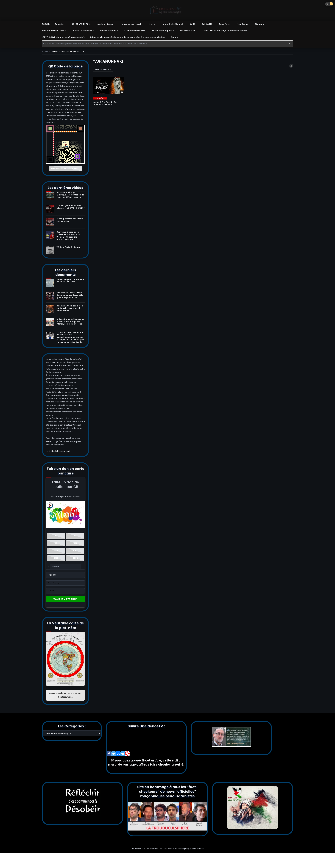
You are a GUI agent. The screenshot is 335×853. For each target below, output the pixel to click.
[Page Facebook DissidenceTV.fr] (109, 753)
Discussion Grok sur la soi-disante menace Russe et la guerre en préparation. (70, 295)
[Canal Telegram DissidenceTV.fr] (122, 753)
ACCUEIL (46, 24)
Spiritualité (207, 24)
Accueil (45, 51)
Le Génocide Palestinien (134, 30)
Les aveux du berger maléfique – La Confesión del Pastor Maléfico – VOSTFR (70, 195)
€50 (75, 550)
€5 (55, 543)
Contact (174, 37)
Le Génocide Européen (161, 30)
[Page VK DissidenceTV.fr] (118, 753)
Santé (192, 24)
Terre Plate (224, 24)
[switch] (329, 4)
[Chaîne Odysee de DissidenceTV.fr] (127, 753)
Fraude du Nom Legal (131, 24)
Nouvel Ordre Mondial (172, 24)
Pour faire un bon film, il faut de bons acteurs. (226, 30)
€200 (75, 558)
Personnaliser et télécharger (65, 168)
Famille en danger (105, 24)
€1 (56, 535)
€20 (56, 550)
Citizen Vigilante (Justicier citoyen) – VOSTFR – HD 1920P (71, 206)
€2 (75, 535)
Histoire (151, 24)
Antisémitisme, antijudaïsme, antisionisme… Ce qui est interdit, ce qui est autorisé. (70, 321)
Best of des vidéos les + (53, 30)
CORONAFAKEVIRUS (80, 24)
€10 (75, 543)
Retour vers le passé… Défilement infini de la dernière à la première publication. (127, 37)
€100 (55, 558)
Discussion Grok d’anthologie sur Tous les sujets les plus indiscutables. (71, 308)
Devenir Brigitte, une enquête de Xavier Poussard (70, 280)
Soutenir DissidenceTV (82, 30)
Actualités (60, 24)
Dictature (259, 24)
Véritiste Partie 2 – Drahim (69, 247)
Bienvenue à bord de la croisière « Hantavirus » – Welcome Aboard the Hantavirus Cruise (68, 236)
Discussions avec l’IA (189, 30)
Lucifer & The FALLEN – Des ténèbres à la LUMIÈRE (105, 103)
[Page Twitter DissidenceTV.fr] (113, 753)
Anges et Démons (100, 98)
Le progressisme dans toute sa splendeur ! (70, 220)
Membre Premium (107, 30)
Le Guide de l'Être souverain (58, 451)
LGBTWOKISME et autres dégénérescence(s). (63, 37)
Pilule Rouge (242, 24)
